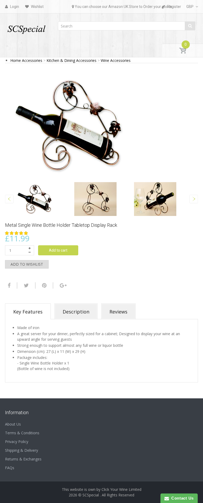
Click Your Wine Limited (121, 489)
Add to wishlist (27, 264)
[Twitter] (25, 285)
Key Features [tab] (28, 311)
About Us (13, 424)
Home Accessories (26, 60)
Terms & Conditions (22, 432)
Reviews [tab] (118, 311)
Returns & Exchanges (23, 459)
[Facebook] (8, 285)
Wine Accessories (116, 60)
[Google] (62, 285)
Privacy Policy (16, 441)
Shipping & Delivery (21, 450)
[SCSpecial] (26, 27)
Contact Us (181, 498)
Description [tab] (76, 311)
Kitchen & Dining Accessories (71, 60)
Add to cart (58, 250)
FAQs (9, 467)
